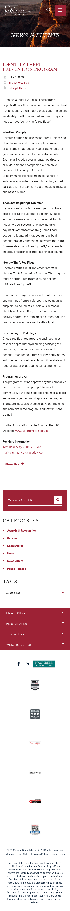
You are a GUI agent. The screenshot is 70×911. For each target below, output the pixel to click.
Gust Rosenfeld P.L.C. (28, 849)
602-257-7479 (34, 447)
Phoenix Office (15, 613)
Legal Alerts (15, 545)
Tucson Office (15, 634)
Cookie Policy (57, 853)
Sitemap (9, 853)
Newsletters (15, 561)
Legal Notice (23, 853)
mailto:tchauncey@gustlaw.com (24, 452)
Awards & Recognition (21, 530)
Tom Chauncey (12, 447)
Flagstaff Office (16, 623)
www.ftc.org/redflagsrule (31, 430)
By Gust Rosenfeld (18, 82)
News (11, 553)
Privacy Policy (40, 853)
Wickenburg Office (18, 644)
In (17, 88)
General (12, 538)
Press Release (16, 568)
